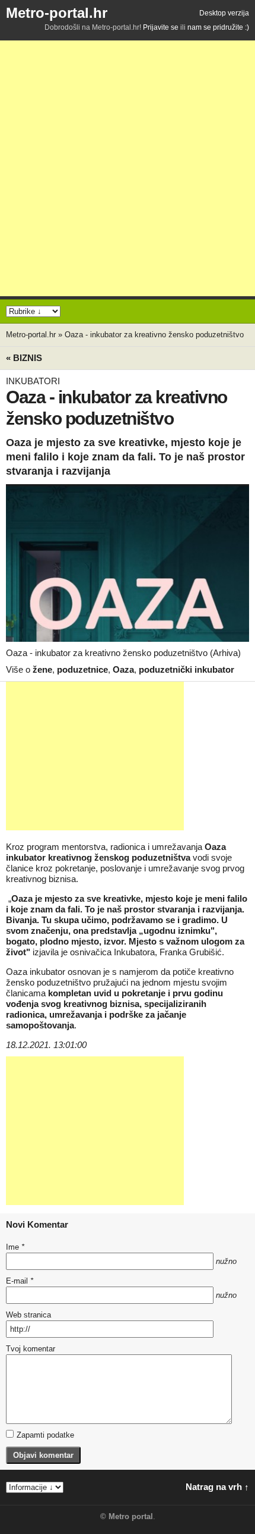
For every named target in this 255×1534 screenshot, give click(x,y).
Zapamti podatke (45, 1435)
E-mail (19, 1280)
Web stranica (28, 1314)
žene (42, 669)
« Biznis (24, 358)
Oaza (123, 669)
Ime (15, 1247)
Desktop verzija (224, 13)
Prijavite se (161, 27)
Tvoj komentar (30, 1348)
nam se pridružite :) (218, 27)
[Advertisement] (127, 168)
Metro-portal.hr (56, 13)
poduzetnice (82, 669)
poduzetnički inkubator (186, 669)
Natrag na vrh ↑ (217, 1487)
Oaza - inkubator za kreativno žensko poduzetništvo (154, 334)
